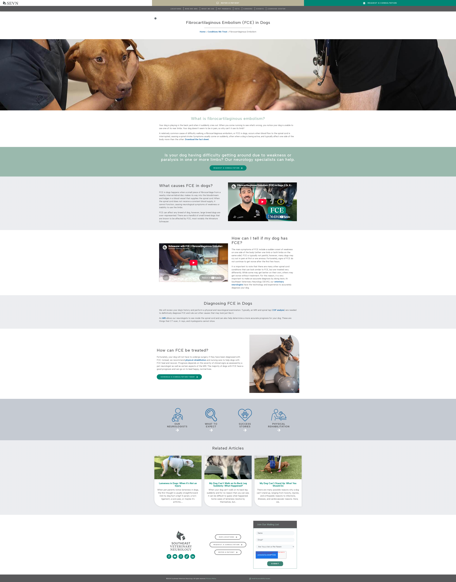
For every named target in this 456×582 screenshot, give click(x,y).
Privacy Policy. (211, 578)
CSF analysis (278, 310)
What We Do (208, 9)
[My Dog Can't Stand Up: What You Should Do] (278, 481)
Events (260, 9)
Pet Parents (224, 9)
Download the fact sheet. (197, 139)
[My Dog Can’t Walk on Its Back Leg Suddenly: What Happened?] (228, 481)
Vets (237, 9)
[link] (177, 419)
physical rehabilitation (195, 360)
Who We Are (191, 9)
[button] (228, 168)
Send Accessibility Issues (260, 578)
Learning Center (277, 9)
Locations (176, 9)
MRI (164, 318)
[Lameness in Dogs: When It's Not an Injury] (178, 481)
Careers (248, 9)
